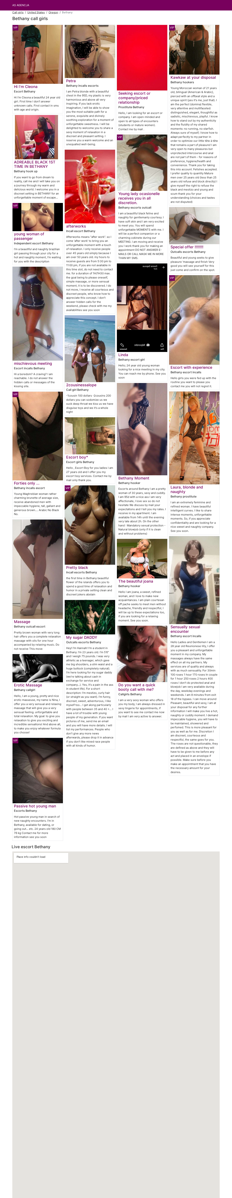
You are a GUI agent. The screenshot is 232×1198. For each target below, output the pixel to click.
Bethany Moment (133, 478)
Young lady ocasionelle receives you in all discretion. (139, 198)
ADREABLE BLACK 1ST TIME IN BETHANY (34, 164)
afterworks (76, 226)
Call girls (18, 12)
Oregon (53, 12)
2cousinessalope (81, 385)
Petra (71, 81)
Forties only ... (27, 483)
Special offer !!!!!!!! (187, 247)
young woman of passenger (29, 236)
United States (36, 12)
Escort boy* (77, 457)
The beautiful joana (135, 581)
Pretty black (77, 567)
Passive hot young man (35, 806)
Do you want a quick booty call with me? (136, 687)
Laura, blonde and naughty (187, 489)
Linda (123, 355)
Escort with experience (191, 367)
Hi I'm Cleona (26, 86)
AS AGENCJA (20, 5)
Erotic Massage (28, 685)
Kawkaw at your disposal (193, 77)
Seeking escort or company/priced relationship (134, 98)
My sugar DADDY (81, 637)
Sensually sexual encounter (185, 629)
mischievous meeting (33, 363)
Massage (22, 621)
